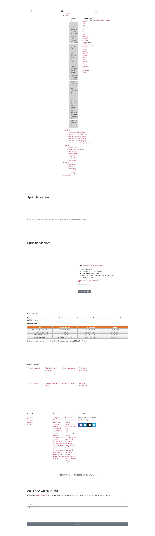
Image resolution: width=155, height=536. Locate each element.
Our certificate (73, 147)
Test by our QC (74, 151)
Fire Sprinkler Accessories (67, 219)
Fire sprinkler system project (78, 134)
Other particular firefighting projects (81, 143)
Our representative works (77, 132)
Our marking (73, 154)
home (67, 13)
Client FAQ (72, 173)
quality (67, 145)
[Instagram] (89, 425)
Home (29, 219)
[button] (77, 11)
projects (68, 130)
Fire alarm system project (77, 138)
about (67, 162)
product (67, 15)
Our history (72, 169)
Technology (72, 160)
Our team (72, 166)
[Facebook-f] (80, 425)
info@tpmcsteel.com (42, 495)
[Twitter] (94, 425)
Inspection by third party (77, 149)
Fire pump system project (77, 141)
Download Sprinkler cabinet (89, 281)
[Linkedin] (85, 425)
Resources (72, 164)
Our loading (72, 158)
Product (34, 219)
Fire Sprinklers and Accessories (48, 219)
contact (67, 175)
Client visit (72, 171)
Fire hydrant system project (78, 136)
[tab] (73, 19)
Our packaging (73, 156)
